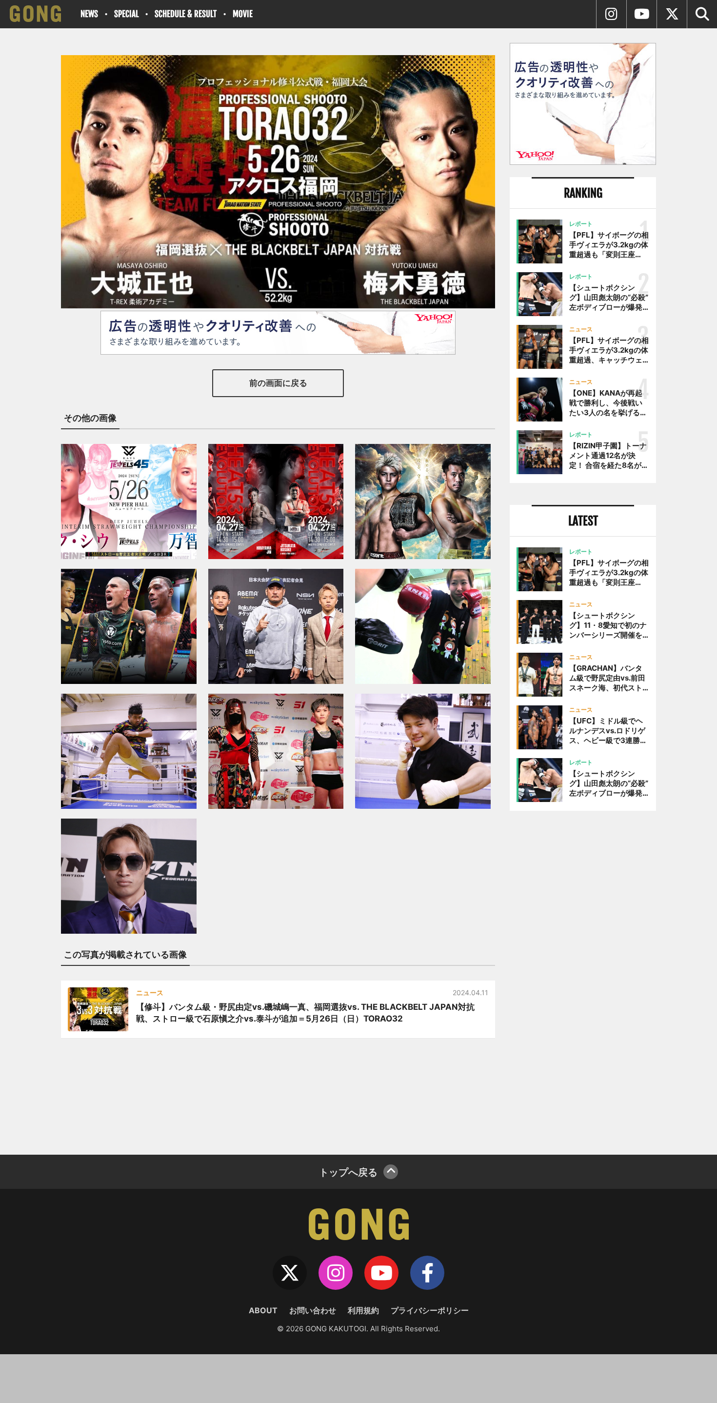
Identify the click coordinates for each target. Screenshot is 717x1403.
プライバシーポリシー (430, 1310)
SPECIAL (126, 14)
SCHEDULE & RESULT (186, 14)
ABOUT (263, 1310)
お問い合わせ (312, 1310)
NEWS (89, 14)
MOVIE (243, 14)
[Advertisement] (583, 979)
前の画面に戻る (278, 383)
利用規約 (363, 1310)
